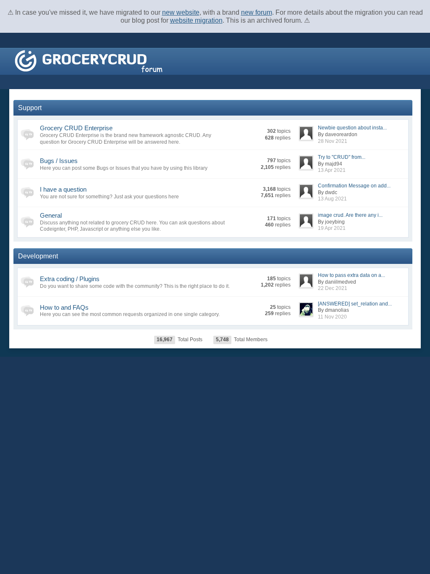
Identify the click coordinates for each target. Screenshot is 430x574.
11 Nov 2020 (332, 317)
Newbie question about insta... (352, 128)
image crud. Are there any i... (350, 215)
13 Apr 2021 (332, 170)
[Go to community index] (88, 61)
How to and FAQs (64, 307)
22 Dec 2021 (332, 288)
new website (180, 12)
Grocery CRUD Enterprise (76, 128)
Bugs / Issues (59, 160)
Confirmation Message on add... (354, 186)
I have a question (63, 189)
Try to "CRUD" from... (341, 157)
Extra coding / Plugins (70, 278)
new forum (256, 12)
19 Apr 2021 (332, 228)
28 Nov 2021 (332, 141)
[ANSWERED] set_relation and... (355, 304)
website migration (196, 20)
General (51, 215)
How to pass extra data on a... (351, 275)
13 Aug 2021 (332, 199)
